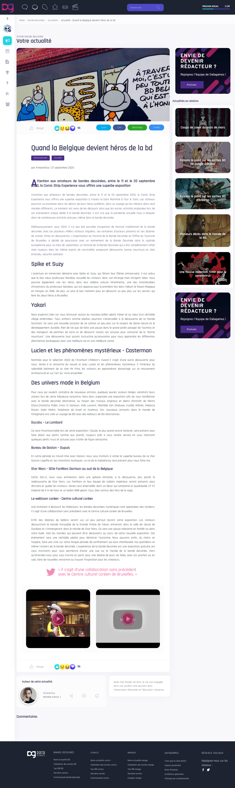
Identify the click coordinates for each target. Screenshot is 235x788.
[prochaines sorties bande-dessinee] (7, 51)
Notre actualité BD (62, 760)
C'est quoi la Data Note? (175, 761)
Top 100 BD (58, 768)
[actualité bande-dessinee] (7, 40)
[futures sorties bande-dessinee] (7, 62)
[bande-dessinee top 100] (7, 72)
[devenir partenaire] (202, 71)
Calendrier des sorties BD (65, 764)
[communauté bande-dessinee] (7, 104)
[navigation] (7, 17)
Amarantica (49, 693)
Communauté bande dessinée (67, 777)
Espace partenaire (173, 765)
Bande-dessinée (64, 752)
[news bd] (25, 8)
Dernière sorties (61, 773)
